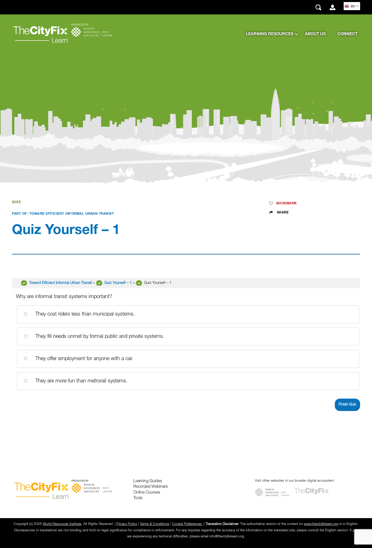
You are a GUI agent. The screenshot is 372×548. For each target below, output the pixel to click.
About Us (315, 34)
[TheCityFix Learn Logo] (62, 34)
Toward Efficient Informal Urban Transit (61, 283)
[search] (318, 7)
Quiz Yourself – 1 (118, 283)
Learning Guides (147, 481)
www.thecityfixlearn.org (321, 524)
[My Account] (332, 7)
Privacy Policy (126, 524)
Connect (347, 34)
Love (272, 204)
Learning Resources (269, 34)
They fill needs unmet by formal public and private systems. (99, 336)
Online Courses (146, 493)
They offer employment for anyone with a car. (83, 358)
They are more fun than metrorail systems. (81, 381)
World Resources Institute (62, 524)
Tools (137, 498)
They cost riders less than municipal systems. (84, 314)
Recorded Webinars (150, 487)
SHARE (282, 212)
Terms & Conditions (154, 524)
